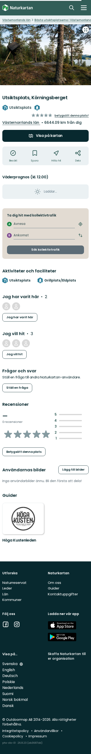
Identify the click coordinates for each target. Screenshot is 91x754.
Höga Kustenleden (19, 540)
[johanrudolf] (6, 343)
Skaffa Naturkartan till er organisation (67, 656)
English (8, 670)
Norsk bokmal (15, 699)
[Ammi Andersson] (16, 306)
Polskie (8, 681)
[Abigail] (26, 343)
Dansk (8, 705)
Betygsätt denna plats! (72, 115)
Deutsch (10, 675)
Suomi (7, 693)
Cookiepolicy (13, 736)
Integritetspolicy (16, 730)
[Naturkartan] (17, 7)
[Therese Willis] (6, 306)
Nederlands (12, 687)
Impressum (37, 736)
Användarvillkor (47, 730)
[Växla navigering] (84, 8)
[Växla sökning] (72, 8)
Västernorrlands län (21, 122)
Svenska (10, 663)
